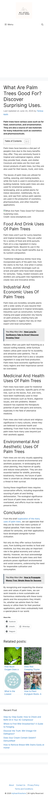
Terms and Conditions (24, 789)
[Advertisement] (24, 53)
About (11, 785)
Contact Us (20, 785)
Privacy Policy (33, 785)
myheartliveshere (19, 793)
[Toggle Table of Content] (25, 141)
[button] (42, 24)
